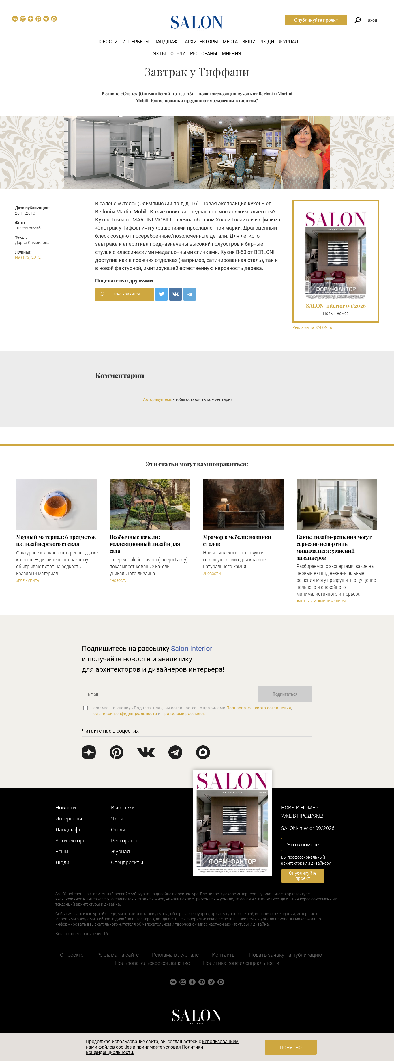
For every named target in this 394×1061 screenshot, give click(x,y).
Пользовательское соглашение (152, 963)
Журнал (288, 41)
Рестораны (203, 53)
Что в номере (303, 845)
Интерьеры (135, 41)
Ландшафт (167, 41)
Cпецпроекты (127, 862)
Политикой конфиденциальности (124, 713)
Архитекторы (201, 41)
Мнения (231, 53)
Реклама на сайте (118, 955)
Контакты (224, 955)
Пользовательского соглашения (258, 708)
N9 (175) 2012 (28, 257)
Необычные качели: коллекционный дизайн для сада (145, 543)
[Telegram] (189, 294)
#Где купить (27, 580)
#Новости (118, 580)
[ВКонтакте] (175, 294)
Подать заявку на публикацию (285, 955)
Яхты (159, 53)
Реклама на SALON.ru (312, 327)
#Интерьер (306, 601)
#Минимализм (332, 601)
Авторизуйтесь (157, 399)
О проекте (71, 955)
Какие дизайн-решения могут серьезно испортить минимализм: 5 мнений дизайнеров (334, 547)
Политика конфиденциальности (241, 963)
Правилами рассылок (183, 713)
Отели (177, 53)
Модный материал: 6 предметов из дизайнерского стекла (56, 540)
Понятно (291, 1047)
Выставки (123, 808)
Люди (267, 41)
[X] (161, 294)
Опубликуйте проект (316, 20)
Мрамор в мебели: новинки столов (237, 540)
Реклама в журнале (175, 955)
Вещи (249, 41)
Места (230, 41)
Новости (107, 41)
